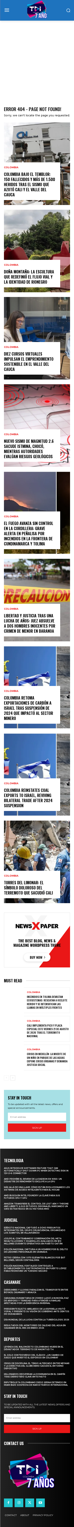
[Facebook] (8, 1503)
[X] (29, 1503)
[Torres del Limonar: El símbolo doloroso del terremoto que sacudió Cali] (37, 862)
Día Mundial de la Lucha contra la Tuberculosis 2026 (36, 1319)
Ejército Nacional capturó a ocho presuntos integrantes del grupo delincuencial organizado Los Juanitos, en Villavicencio (34, 1230)
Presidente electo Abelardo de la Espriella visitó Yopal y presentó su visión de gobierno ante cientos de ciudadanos (36, 1311)
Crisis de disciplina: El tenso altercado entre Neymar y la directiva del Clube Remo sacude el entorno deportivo (36, 1366)
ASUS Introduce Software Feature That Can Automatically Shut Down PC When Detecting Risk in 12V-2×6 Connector (36, 1171)
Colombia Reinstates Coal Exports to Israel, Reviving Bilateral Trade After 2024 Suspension (28, 797)
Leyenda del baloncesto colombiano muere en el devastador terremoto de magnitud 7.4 (33, 1348)
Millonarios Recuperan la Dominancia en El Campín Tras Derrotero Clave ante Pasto (34, 1375)
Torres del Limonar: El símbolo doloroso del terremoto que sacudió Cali (28, 888)
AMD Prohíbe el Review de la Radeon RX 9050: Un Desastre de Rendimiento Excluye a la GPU (33, 1180)
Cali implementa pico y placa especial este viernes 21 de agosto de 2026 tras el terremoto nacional (48, 1030)
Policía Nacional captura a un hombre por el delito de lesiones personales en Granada (36, 1250)
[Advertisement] (37, 59)
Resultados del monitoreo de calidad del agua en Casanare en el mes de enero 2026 (35, 1326)
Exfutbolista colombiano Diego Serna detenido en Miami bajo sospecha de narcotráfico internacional (36, 1383)
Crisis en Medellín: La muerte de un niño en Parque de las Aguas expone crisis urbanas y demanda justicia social (47, 1059)
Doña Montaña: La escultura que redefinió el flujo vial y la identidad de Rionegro (29, 277)
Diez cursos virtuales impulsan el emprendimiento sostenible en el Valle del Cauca (28, 361)
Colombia (11, 167)
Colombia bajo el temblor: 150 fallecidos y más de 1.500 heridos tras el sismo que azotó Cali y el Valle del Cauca (29, 184)
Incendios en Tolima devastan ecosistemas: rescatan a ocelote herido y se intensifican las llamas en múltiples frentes (47, 1002)
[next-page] (12, 1077)
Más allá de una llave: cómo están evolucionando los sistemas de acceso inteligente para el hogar (37, 1188)
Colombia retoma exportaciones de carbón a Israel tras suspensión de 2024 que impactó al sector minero (28, 708)
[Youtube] (40, 1503)
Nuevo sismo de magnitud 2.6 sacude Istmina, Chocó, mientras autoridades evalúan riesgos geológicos (29, 448)
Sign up (37, 1127)
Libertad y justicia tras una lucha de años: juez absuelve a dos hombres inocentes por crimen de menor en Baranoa (29, 623)
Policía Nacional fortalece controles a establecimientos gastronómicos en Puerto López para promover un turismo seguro (35, 1268)
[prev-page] (6, 1077)
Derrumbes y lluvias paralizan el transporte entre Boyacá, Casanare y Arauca (36, 1291)
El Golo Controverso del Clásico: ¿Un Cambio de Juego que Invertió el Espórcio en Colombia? (33, 1356)
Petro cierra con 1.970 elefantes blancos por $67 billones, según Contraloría (34, 1258)
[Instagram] (19, 1503)
